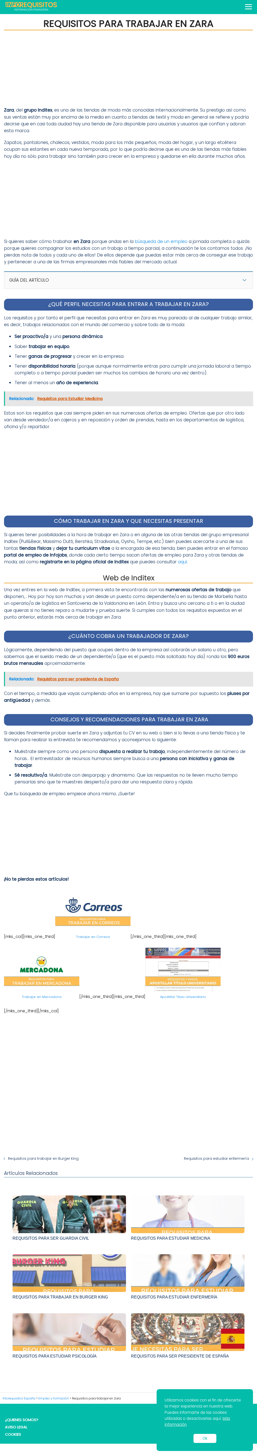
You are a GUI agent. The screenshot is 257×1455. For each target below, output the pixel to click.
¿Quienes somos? (21, 1419)
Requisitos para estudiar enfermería (216, 1158)
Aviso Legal (16, 1427)
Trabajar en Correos (93, 937)
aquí (182, 562)
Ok (205, 1438)
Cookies (13, 1434)
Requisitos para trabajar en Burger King (43, 1158)
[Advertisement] (128, 68)
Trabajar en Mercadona (41, 997)
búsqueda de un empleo (161, 241)
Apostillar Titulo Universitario (183, 997)
